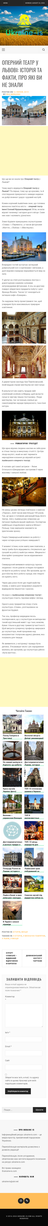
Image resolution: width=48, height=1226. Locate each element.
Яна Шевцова (13, 94)
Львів (6, 938)
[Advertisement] (24, 151)
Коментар (10, 998)
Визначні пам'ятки (35, 936)
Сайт (7, 1060)
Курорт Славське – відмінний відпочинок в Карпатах (12, 958)
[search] (43, 49)
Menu (5, 3)
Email (8, 1046)
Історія (16, 932)
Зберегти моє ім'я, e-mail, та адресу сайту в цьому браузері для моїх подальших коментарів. (22, 1080)
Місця (24, 932)
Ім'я (7, 1032)
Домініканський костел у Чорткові (34, 958)
